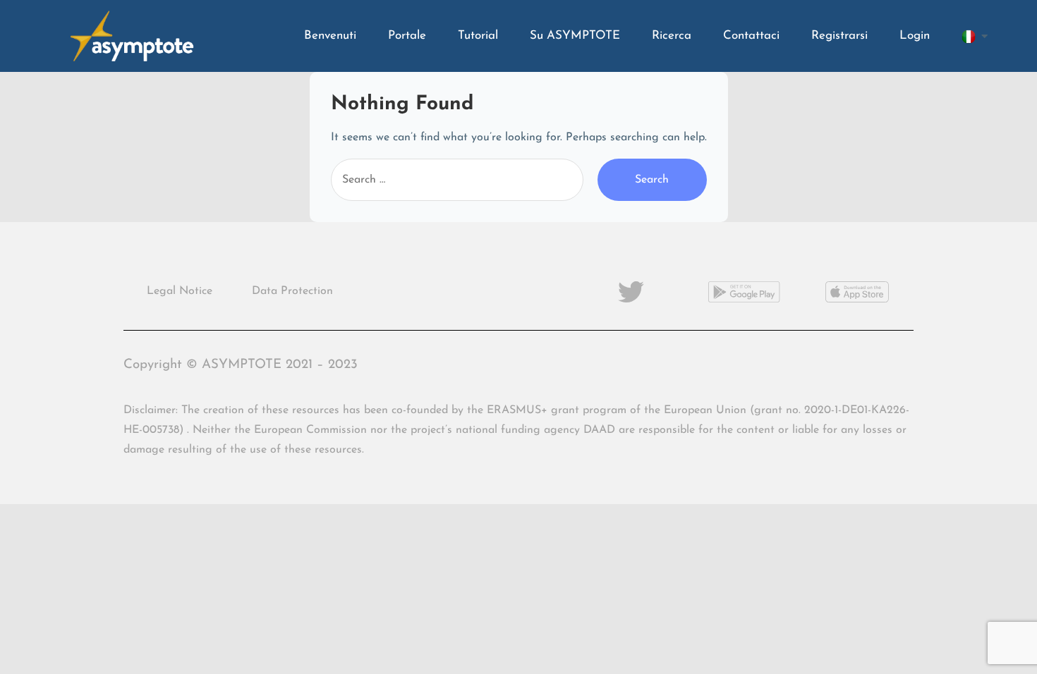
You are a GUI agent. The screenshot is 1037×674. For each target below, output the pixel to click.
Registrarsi (839, 36)
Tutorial (478, 36)
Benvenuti (330, 36)
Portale (407, 36)
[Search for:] (457, 180)
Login (914, 36)
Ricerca (671, 36)
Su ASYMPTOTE (575, 36)
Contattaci (751, 36)
